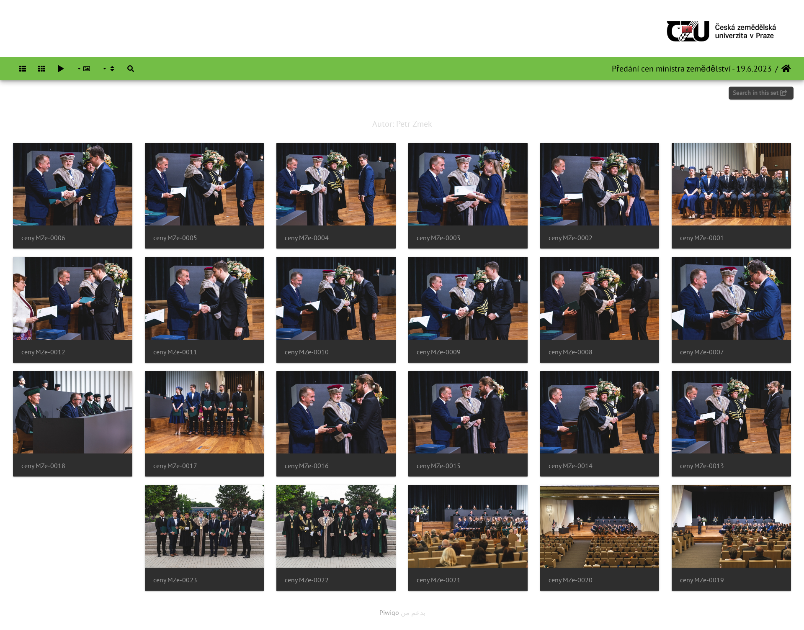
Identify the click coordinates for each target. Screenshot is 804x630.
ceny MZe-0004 (307, 238)
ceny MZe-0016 (307, 466)
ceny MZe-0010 (307, 352)
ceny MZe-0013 (702, 466)
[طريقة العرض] (109, 68)
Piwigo (389, 612)
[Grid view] (42, 68)
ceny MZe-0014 (571, 466)
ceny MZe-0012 (43, 352)
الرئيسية (786, 68)
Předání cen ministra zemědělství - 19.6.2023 (692, 68)
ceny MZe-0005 (175, 238)
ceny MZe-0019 (702, 580)
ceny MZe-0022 (307, 580)
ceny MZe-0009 (439, 352)
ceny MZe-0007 (702, 352)
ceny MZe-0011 (175, 352)
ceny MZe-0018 (43, 466)
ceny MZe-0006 (43, 238)
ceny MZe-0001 (702, 238)
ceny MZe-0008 (571, 352)
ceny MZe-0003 (439, 238)
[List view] (22, 68)
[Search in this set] (130, 68)
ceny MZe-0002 (571, 238)
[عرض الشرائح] (60, 68)
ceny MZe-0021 (439, 580)
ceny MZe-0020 (571, 580)
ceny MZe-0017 (175, 466)
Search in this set (756, 93)
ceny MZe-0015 (439, 466)
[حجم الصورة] (83, 68)
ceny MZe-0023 (175, 580)
